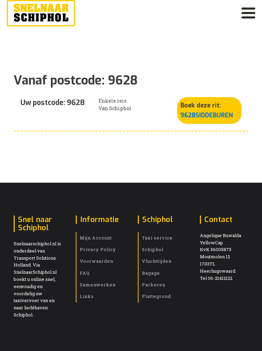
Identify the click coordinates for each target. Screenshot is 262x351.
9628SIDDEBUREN (206, 115)
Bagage (151, 273)
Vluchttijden (157, 261)
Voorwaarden (96, 261)
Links (87, 296)
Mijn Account (96, 238)
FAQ (85, 273)
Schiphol (152, 249)
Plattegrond (156, 296)
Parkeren (153, 285)
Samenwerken (98, 285)
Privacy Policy (98, 249)
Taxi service (157, 238)
